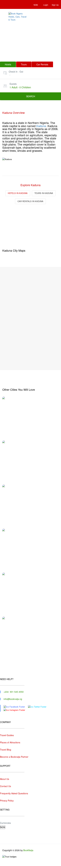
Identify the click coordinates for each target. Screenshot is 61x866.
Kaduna (41, 126)
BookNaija (28, 850)
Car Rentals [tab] (42, 64)
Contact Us (5, 786)
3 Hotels (30, 433)
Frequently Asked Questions (14, 793)
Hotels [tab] (8, 64)
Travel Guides (7, 735)
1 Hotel (30, 477)
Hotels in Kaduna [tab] (18, 193)
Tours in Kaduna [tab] (43, 193)
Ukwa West (30, 595)
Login (45, 4)
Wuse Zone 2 (30, 463)
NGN (36, 4)
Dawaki (30, 419)
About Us (4, 779)
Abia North (30, 507)
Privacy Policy (7, 800)
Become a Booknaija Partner (14, 756)
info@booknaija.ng (13, 698)
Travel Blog (5, 749)
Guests (13, 83)
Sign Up (55, 4)
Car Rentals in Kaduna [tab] (30, 201)
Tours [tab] (24, 64)
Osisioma (30, 639)
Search (30, 96)
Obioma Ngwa (30, 551)
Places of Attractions (10, 742)
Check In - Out (16, 71)
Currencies (5, 822)
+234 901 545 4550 (14, 691)
